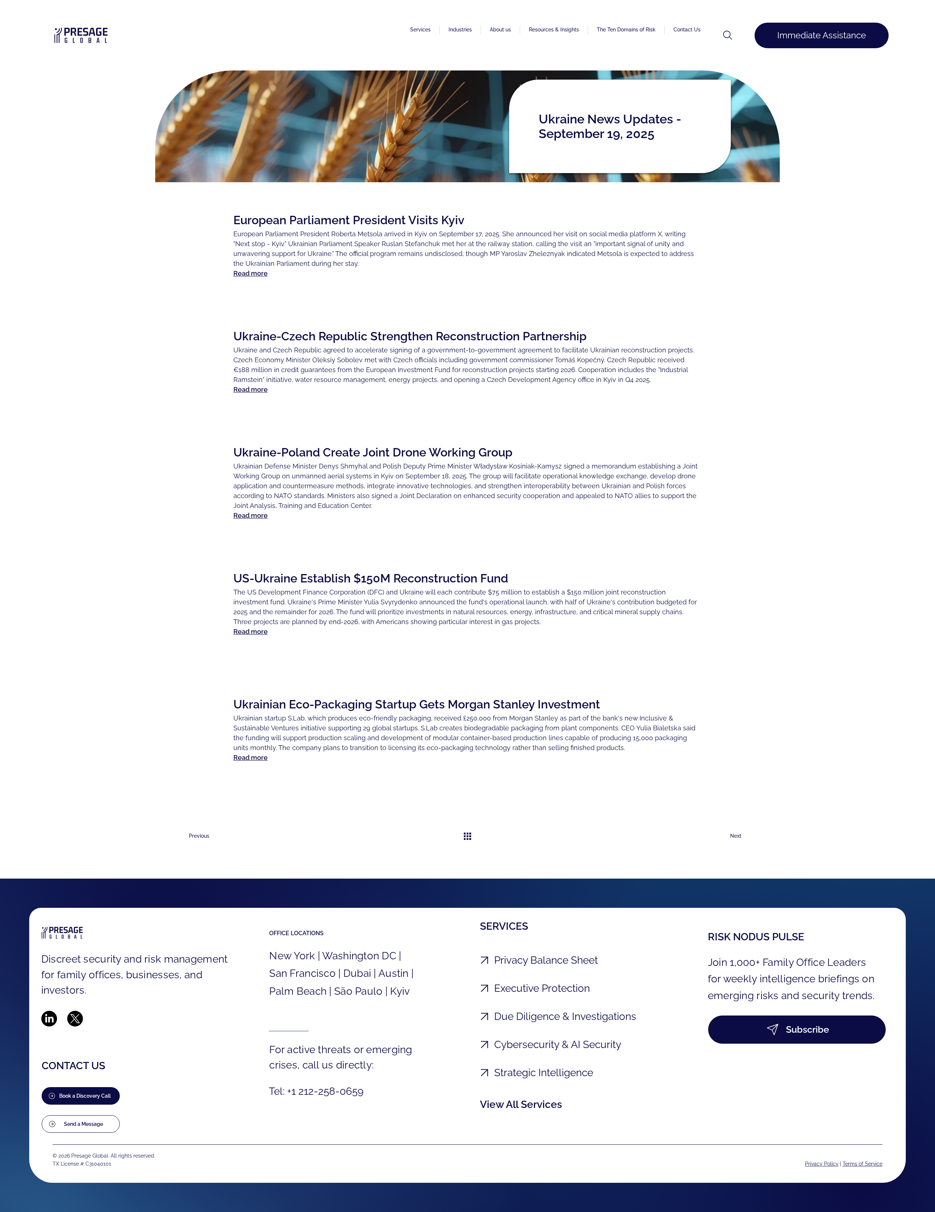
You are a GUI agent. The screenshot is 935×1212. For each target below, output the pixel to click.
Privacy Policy (822, 1164)
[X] (75, 1018)
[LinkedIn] (49, 1018)
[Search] (727, 35)
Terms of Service (862, 1164)
